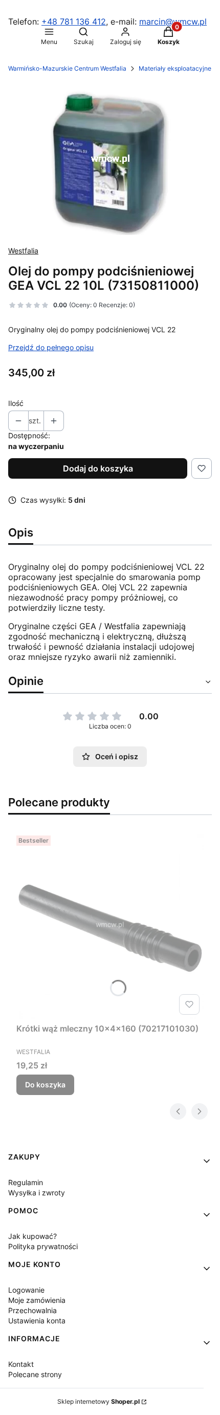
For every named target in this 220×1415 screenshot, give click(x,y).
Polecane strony (35, 1374)
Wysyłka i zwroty (36, 1192)
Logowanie (26, 1289)
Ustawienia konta (36, 1320)
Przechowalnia (32, 1310)
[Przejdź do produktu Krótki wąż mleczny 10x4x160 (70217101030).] (110, 925)
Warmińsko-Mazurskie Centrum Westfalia (67, 68)
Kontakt (21, 1364)
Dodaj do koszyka (98, 468)
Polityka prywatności (43, 1246)
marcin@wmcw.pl (173, 21)
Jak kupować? (32, 1236)
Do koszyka (45, 1084)
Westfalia (23, 250)
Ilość (16, 403)
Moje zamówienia (36, 1300)
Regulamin (25, 1182)
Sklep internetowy (98, 1401)
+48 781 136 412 (73, 21)
